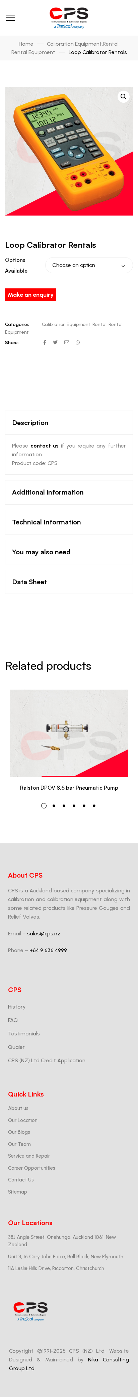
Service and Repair (29, 1156)
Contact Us (21, 1180)
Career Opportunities (31, 1168)
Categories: (17, 324)
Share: (12, 342)
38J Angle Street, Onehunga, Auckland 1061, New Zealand (62, 1241)
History (17, 1007)
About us (18, 1108)
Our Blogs (19, 1132)
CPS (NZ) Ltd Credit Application (46, 1060)
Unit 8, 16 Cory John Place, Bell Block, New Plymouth (65, 1257)
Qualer (16, 1047)
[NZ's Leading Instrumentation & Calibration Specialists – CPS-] (69, 18)
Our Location (23, 1120)
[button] (124, 97)
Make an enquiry (31, 294)
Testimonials (24, 1033)
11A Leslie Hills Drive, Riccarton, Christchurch (56, 1268)
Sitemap (17, 1192)
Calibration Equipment (66, 324)
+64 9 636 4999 (48, 950)
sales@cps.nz (43, 933)
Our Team (19, 1144)
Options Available (16, 265)
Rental (99, 324)
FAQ (13, 1020)
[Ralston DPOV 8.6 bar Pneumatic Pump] (69, 733)
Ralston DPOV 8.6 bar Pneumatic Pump (69, 787)
